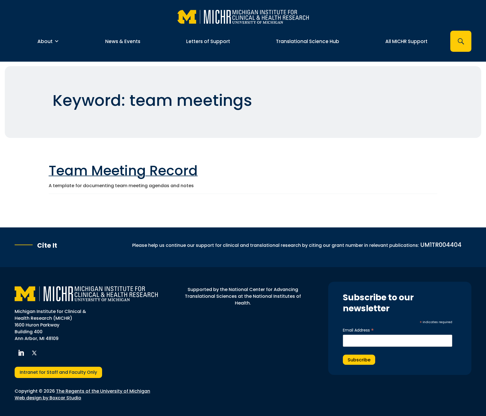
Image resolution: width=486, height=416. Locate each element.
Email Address (358, 330)
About (45, 41)
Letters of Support (208, 41)
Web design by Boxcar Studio (48, 398)
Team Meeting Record (123, 170)
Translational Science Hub (307, 41)
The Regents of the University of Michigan (103, 391)
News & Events (122, 41)
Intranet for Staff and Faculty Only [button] (58, 372)
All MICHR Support (406, 41)
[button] (460, 41)
